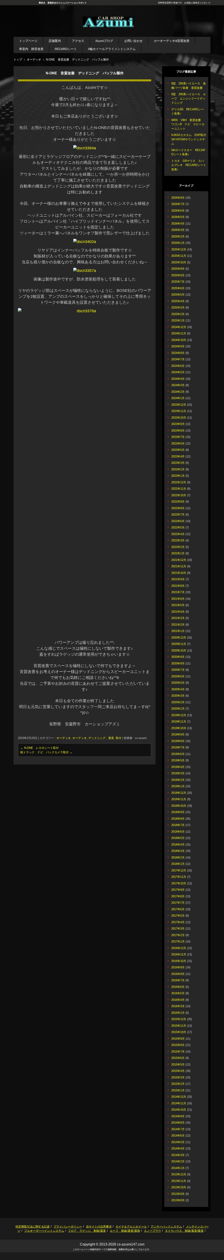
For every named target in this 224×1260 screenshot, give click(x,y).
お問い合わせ (133, 41)
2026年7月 (178, 204)
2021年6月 (178, 598)
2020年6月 (178, 676)
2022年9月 (178, 501)
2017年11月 (178, 876)
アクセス (78, 41)
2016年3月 (178, 1006)
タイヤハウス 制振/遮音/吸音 (184, 1230)
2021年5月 (178, 605)
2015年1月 (178, 1090)
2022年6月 (178, 521)
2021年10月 (178, 573)
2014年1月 (178, 1168)
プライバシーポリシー (68, 1226)
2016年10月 (178, 961)
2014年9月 (178, 1116)
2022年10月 (178, 495)
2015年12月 (178, 1019)
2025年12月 (178, 249)
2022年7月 (178, 514)
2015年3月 (178, 1077)
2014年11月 (178, 1103)
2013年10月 (178, 1187)
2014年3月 (178, 1155)
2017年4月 (178, 922)
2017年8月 (178, 896)
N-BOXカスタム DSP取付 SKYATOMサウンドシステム (190, 139)
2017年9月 (178, 889)
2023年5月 (178, 450)
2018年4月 (178, 844)
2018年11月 (178, 799)
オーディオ (63, 738)
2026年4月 (178, 223)
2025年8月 (178, 275)
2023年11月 (178, 411)
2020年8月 (178, 663)
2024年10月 (178, 340)
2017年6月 (178, 909)
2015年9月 (178, 1038)
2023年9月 (178, 424)
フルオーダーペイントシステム (44, 1230)
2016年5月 (178, 993)
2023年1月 (178, 475)
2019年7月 (178, 747)
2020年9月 (178, 657)
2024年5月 (178, 372)
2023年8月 (178, 430)
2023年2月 (178, 469)
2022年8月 (178, 508)
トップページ (28, 41)
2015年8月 (178, 1045)
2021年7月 (178, 592)
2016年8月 (178, 974)
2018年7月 (178, 825)
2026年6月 (178, 210)
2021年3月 (178, 618)
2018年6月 (178, 831)
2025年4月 (178, 301)
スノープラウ (152, 1230)
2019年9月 (178, 734)
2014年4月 (178, 1148)
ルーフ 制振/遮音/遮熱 (125, 1230)
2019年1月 (178, 786)
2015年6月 (178, 1058)
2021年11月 (178, 566)
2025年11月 (178, 255)
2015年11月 (178, 1025)
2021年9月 (178, 579)
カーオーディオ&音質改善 (171, 41)
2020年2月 (178, 702)
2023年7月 (178, 437)
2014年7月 (178, 1129)
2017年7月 (178, 902)
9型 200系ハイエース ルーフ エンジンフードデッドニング (188, 98)
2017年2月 (178, 935)
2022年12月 (178, 482)
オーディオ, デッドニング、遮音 (93, 738)
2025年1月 (178, 320)
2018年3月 (178, 851)
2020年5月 (178, 682)
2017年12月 (178, 870)
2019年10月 (178, 728)
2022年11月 (178, 488)
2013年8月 (178, 1200)
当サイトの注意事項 (99, 1226)
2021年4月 (178, 611)
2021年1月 (178, 631)
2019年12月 (178, 715)
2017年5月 (178, 915)
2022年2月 (178, 547)
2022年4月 (178, 534)
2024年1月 (178, 398)
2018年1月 (178, 864)
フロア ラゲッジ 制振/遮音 (87, 1230)
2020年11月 (178, 644)
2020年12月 (178, 637)
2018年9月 (178, 812)
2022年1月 (178, 553)
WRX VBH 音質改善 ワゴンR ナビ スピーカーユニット (188, 124)
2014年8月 (178, 1122)
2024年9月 (178, 346)
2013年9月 (178, 1194)
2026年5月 (178, 217)
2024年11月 (178, 333)
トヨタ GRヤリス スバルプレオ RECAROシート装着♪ (188, 165)
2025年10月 (178, 262)
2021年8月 (178, 585)
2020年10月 (178, 650)
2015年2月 (178, 1083)
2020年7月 (178, 669)
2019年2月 (178, 780)
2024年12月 (178, 327)
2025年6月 (178, 288)
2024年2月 (178, 391)
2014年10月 (178, 1109)
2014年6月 (178, 1135)
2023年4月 (178, 456)
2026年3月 (178, 230)
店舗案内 (55, 41)
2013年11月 (178, 1181)
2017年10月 (178, 883)
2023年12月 (178, 404)
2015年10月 (178, 1032)
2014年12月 (178, 1096)
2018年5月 (178, 838)
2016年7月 (178, 980)
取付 (118, 738)
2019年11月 (178, 721)
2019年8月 (178, 741)
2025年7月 (178, 281)
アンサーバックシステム (166, 1226)
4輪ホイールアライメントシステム (112, 49)
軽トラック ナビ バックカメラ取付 (46, 752)
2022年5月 (178, 527)
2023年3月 (178, 462)
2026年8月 (178, 197)
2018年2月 (178, 857)
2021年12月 (178, 560)
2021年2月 (178, 624)
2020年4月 (178, 689)
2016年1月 (178, 1012)
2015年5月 (178, 1064)
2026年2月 (178, 236)
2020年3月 (178, 695)
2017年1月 (178, 941)
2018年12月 (178, 792)
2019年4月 (178, 767)
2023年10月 (178, 417)
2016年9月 (178, 967)
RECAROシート (66, 49)
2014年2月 (178, 1161)
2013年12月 (178, 1174)
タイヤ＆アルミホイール (131, 1226)
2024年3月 (178, 385)
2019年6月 (178, 754)
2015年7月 (178, 1051)
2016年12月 (178, 948)
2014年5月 (178, 1142)
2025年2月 (178, 314)
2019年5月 (178, 760)
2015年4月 (178, 1071)
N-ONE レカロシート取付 (39, 748)
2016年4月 (178, 999)
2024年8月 (178, 353)
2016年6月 (178, 987)
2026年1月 (178, 243)
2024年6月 (178, 366)
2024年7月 (178, 359)
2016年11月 (178, 954)
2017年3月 (178, 928)
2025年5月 (178, 294)
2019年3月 (178, 773)
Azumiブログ (104, 41)
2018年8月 (178, 818)
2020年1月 (178, 708)
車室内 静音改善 (31, 49)
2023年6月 (178, 443)
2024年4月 (178, 378)
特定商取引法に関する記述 (33, 1226)
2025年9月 (178, 268)
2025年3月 (178, 307)
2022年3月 (178, 540)
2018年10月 (178, 805)
